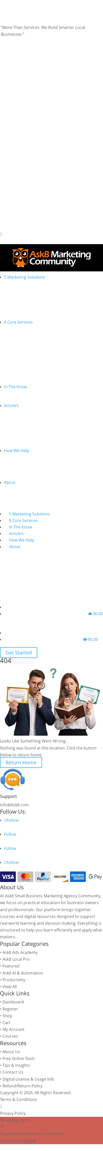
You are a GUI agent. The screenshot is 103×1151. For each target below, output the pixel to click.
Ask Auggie (20, 441)
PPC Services (22, 344)
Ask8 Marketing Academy (34, 427)
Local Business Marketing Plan (38, 459)
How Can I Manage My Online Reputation (48, 396)
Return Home (21, 762)
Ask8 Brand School (28, 421)
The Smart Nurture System (35, 305)
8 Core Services (18, 322)
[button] (9, 211)
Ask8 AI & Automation (30, 414)
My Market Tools (25, 377)
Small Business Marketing (34, 370)
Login (6, 240)
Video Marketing (25, 350)
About (10, 482)
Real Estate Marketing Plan (35, 466)
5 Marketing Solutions (24, 277)
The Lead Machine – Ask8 (33, 286)
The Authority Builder (30, 299)
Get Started (19, 652)
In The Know (15, 386)
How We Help (16, 450)
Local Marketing (25, 337)
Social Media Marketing (32, 357)
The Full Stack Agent (29, 312)
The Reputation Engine (31, 292)
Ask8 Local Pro (24, 434)
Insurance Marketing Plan (34, 472)
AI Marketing (22, 331)
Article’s (11, 405)
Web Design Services (30, 364)
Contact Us (20, 491)
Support (8, 796)
